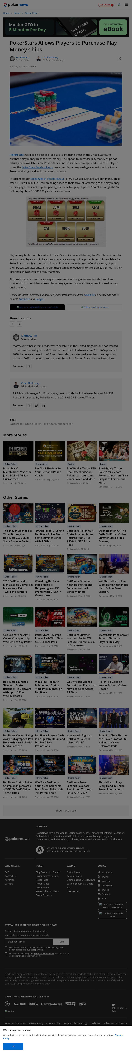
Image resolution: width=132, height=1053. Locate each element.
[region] (66, 1039)
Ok (13, 1046)
